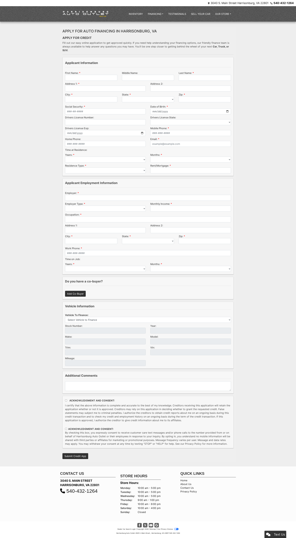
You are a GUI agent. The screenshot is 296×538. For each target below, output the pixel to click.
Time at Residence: (76, 149)
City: (68, 94)
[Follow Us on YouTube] (151, 525)
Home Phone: (73, 139)
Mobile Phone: (158, 128)
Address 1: (71, 83)
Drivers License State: (163, 117)
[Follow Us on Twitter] (145, 525)
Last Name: (185, 72)
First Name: (71, 72)
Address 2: (156, 83)
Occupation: (72, 214)
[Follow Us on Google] (156, 525)
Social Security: (74, 106)
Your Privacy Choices (165, 529)
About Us (185, 484)
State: (125, 94)
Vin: (152, 347)
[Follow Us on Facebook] (139, 525)
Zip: (181, 94)
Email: (153, 139)
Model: (154, 336)
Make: (68, 336)
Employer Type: (74, 203)
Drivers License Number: (79, 117)
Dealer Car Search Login (126, 529)
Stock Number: (74, 325)
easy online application (89, 42)
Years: (68, 154)
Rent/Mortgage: (159, 165)
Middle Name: (130, 72)
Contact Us (187, 487)
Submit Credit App (75, 456)
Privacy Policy (193, 443)
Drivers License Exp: (77, 128)
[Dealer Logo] (85, 14)
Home (183, 480)
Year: (153, 325)
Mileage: (70, 358)
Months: (155, 154)
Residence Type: (74, 165)
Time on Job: (72, 259)
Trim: (68, 347)
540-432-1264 (283, 3)
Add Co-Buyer (75, 293)
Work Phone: (72, 248)
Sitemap (153, 529)
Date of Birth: (158, 106)
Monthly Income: (160, 203)
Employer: (71, 193)
